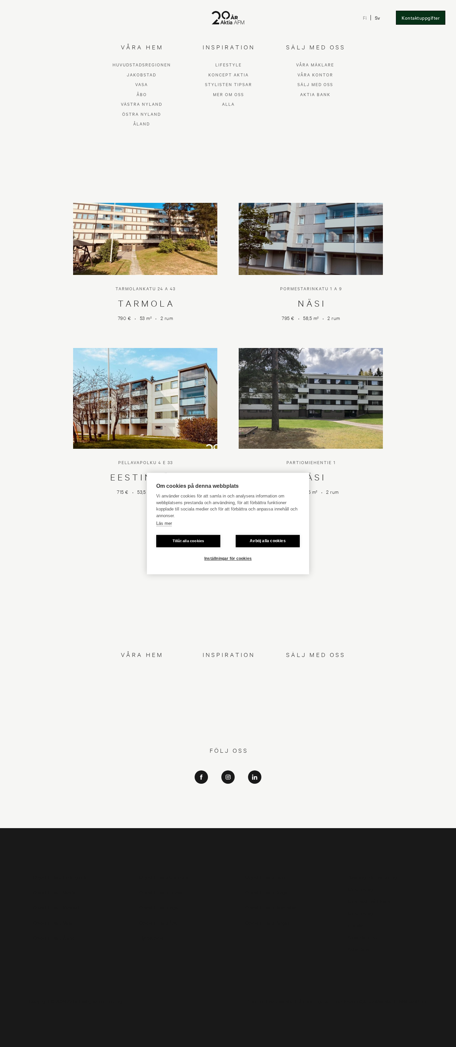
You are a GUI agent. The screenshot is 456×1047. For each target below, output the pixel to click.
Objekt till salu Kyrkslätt (57, 907)
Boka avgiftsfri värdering (372, 877)
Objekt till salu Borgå (266, 892)
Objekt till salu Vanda (54, 892)
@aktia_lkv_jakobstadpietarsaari (228, 811)
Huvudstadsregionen (141, 672)
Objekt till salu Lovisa (160, 892)
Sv (377, 17)
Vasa (141, 692)
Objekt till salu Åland (54, 937)
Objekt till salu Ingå (158, 907)
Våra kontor (315, 682)
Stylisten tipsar (228, 692)
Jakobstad (141, 682)
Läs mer (164, 523)
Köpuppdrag (360, 889)
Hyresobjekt (151, 937)
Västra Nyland (141, 711)
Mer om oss (228, 701)
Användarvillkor (363, 937)
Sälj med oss (315, 692)
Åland (141, 731)
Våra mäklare (315, 672)
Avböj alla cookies (268, 541)
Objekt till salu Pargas (267, 922)
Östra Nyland (141, 721)
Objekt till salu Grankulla (164, 877)
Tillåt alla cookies (188, 541)
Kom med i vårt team (369, 901)
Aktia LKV (228, 792)
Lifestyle (228, 672)
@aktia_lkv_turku (228, 801)
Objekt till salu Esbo (265, 877)
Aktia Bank (315, 701)
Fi (365, 17)
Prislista (355, 925)
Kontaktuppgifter (421, 17)
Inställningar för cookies (228, 558)
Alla (228, 711)
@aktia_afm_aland (228, 820)
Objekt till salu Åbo (158, 922)
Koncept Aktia (228, 682)
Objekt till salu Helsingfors (59, 877)
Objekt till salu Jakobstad (271, 907)
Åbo (142, 701)
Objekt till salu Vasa (52, 922)
